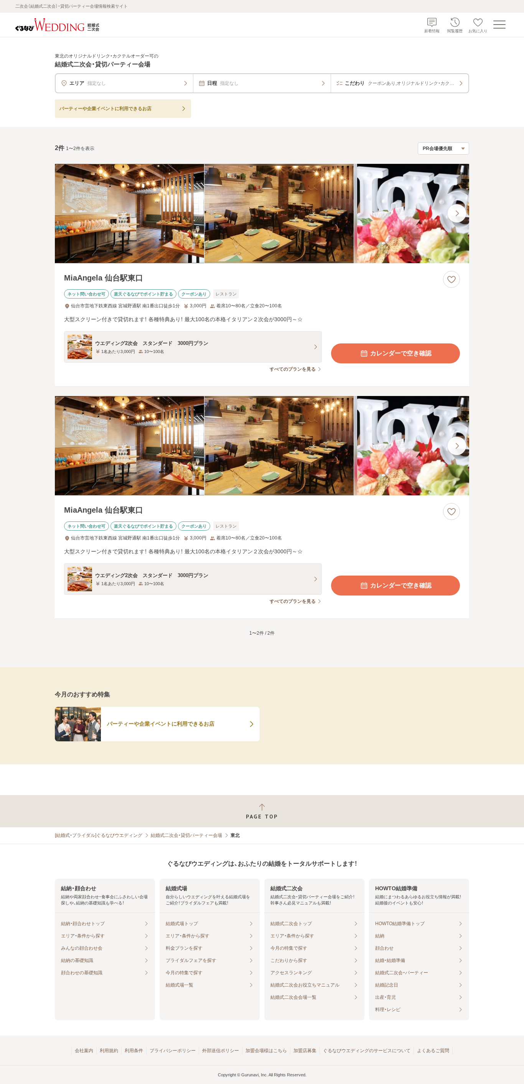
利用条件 (134, 1050)
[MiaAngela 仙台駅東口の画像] (262, 213)
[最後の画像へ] (457, 213)
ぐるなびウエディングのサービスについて (366, 1050)
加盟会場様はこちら (266, 1050)
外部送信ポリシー (220, 1050)
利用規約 (109, 1050)
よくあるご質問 (433, 1050)
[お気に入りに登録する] (451, 279)
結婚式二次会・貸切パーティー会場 (186, 835)
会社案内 (84, 1050)
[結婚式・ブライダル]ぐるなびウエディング (98, 835)
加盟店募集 (304, 1050)
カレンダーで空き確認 (401, 353)
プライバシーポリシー (173, 1050)
